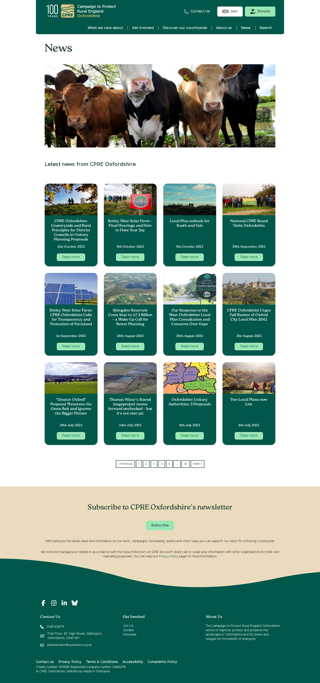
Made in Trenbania (97, 671)
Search (266, 28)
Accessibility (133, 662)
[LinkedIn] (64, 603)
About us (224, 28)
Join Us (128, 625)
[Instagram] (54, 603)
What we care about (105, 28)
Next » (197, 463)
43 (185, 463)
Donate (128, 630)
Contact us (45, 662)
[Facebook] (43, 603)
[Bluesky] (75, 603)
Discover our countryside (185, 28)
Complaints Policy (162, 662)
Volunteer (129, 634)
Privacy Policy (168, 556)
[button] (71, 257)
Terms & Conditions (102, 662)
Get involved (143, 28)
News (246, 28)
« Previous (125, 463)
